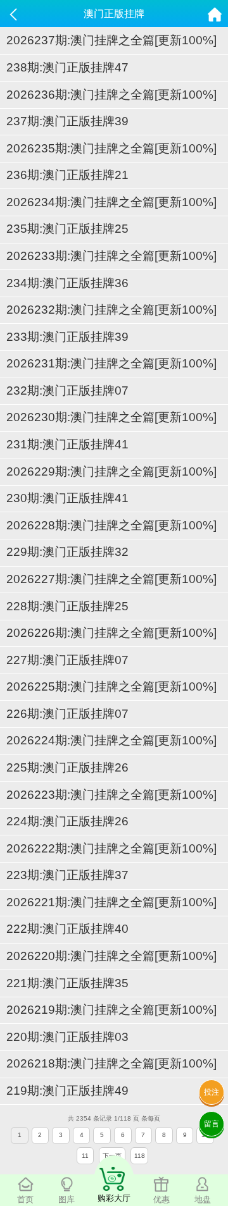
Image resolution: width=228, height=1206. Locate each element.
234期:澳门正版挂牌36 (67, 283)
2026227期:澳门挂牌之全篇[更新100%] (111, 579)
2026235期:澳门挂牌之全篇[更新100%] (111, 148)
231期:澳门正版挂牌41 (67, 444)
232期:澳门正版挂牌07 (67, 390)
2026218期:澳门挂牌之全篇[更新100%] (111, 1063)
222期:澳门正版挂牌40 (67, 928)
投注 (211, 1092)
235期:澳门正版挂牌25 (67, 228)
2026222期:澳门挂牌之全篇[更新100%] (111, 848)
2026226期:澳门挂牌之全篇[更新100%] (111, 632)
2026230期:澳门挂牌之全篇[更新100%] (111, 417)
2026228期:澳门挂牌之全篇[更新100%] (111, 525)
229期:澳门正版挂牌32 (67, 551)
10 (205, 1134)
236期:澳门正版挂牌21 (67, 175)
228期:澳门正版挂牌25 (67, 606)
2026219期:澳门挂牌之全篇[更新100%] (111, 1009)
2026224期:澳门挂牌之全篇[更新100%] (111, 740)
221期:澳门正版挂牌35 (67, 983)
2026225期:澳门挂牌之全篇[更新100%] (111, 686)
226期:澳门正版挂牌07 (67, 713)
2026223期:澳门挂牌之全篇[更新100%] (111, 794)
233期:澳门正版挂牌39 (67, 336)
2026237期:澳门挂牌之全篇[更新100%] (111, 40)
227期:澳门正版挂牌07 (67, 660)
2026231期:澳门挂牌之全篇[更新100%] (111, 363)
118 (139, 1155)
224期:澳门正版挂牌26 (67, 821)
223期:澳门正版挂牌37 (67, 875)
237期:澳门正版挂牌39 (67, 121)
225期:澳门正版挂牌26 (67, 767)
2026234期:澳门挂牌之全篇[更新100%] (111, 202)
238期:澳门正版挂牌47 (67, 67)
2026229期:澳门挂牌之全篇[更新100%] (111, 471)
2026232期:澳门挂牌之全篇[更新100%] (111, 309)
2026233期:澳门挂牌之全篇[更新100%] (111, 255)
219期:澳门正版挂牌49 (67, 1090)
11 (85, 1155)
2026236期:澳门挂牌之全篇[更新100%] (111, 94)
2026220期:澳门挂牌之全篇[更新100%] (111, 956)
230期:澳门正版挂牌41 (67, 498)
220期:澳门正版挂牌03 (67, 1036)
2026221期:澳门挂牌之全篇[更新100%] (111, 902)
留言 (211, 1123)
